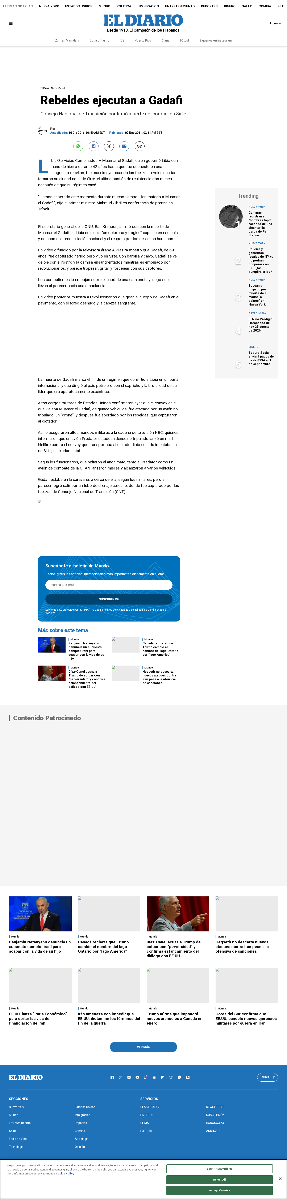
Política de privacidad (116, 609)
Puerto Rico (143, 40)
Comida (265, 6)
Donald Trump (99, 40)
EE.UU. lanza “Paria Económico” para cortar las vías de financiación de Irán (38, 1019)
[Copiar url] (140, 146)
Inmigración (148, 6)
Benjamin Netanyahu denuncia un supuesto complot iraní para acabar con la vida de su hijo (86, 650)
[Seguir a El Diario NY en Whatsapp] (179, 1077)
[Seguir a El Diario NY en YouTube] (137, 1077)
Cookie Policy (65, 1173)
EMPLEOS (147, 1115)
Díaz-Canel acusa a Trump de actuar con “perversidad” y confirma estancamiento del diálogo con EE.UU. (86, 679)
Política (124, 6)
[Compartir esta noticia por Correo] (124, 146)
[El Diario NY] (143, 23)
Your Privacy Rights (219, 1168)
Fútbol (184, 40)
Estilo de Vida (18, 1138)
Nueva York (49, 6)
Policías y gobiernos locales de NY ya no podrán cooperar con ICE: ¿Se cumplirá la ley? (261, 260)
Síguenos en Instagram (215, 40)
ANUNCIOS (213, 1131)
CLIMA (144, 1123)
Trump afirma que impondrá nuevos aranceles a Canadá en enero (175, 1019)
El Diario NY (47, 88)
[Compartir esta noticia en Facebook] (94, 146)
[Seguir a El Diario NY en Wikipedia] (171, 1077)
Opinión (80, 1146)
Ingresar (275, 23)
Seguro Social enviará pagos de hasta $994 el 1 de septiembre (261, 358)
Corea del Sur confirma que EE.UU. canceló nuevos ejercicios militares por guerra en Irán (246, 1019)
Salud (247, 6)
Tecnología (16, 1146)
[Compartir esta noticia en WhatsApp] (78, 146)
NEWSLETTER (215, 1107)
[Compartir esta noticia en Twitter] (109, 146)
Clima (166, 40)
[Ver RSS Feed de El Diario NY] (188, 1077)
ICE (122, 40)
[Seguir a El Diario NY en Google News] (154, 1077)
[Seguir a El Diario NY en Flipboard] (162, 1077)
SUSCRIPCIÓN (215, 1115)
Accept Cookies (219, 1190)
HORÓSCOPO (215, 1123)
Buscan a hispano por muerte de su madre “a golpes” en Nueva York (258, 295)
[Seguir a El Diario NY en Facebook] (112, 1077)
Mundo (104, 6)
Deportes (209, 6)
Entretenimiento (180, 6)
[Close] (280, 1178)
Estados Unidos (78, 6)
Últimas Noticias (18, 6)
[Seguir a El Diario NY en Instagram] (129, 1077)
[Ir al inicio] (26, 1077)
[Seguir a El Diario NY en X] (120, 1077)
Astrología (257, 313)
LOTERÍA (146, 1131)
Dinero (230, 6)
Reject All (219, 1179)
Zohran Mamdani (67, 40)
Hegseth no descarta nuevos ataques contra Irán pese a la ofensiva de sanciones (159, 677)
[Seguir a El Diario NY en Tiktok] (146, 1077)
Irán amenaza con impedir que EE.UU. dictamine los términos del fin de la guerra (109, 1019)
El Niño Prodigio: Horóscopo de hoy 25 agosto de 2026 (261, 324)
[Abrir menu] (10, 23)
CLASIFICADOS (150, 1107)
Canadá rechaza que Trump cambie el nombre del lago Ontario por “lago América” (160, 649)
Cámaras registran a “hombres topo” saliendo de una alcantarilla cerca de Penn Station (260, 224)
